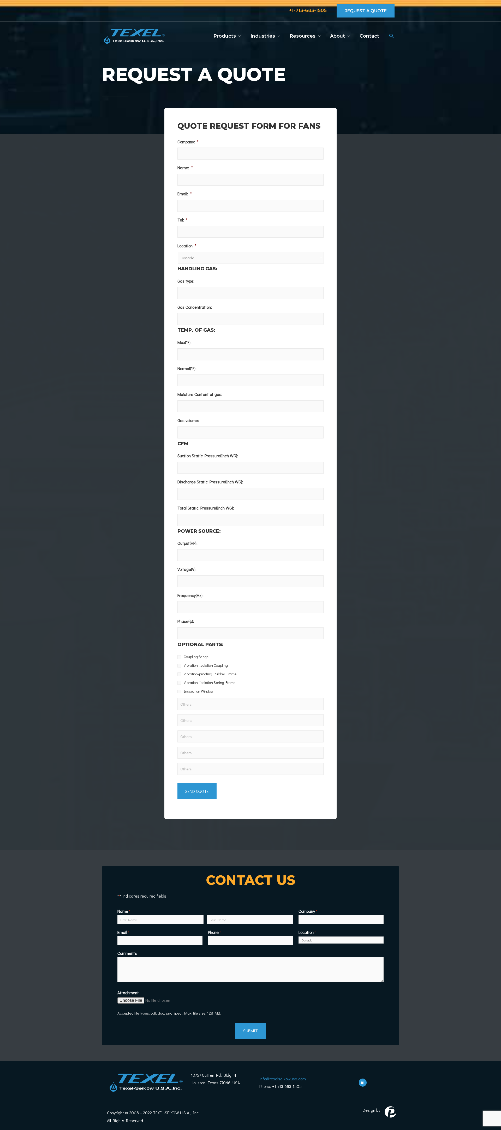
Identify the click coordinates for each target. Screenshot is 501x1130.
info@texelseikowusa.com (282, 1078)
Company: (188, 141)
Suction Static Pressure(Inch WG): (207, 455)
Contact (369, 36)
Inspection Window (198, 691)
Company (308, 911)
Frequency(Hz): (190, 595)
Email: (184, 193)
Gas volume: (188, 420)
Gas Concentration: (194, 307)
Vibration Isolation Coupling (206, 665)
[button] (392, 36)
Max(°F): (184, 342)
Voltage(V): (186, 569)
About (337, 36)
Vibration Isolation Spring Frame (209, 682)
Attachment (128, 992)
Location (186, 245)
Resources (302, 36)
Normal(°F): (186, 368)
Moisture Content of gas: (199, 394)
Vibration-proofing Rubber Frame (210, 673)
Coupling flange (196, 656)
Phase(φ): (185, 621)
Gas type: (185, 281)
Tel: (182, 220)
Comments (127, 953)
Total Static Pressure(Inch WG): (205, 508)
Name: (185, 167)
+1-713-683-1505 (308, 10)
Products (224, 36)
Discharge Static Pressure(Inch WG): (210, 481)
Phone (214, 932)
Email (123, 932)
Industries (262, 36)
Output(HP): (187, 543)
